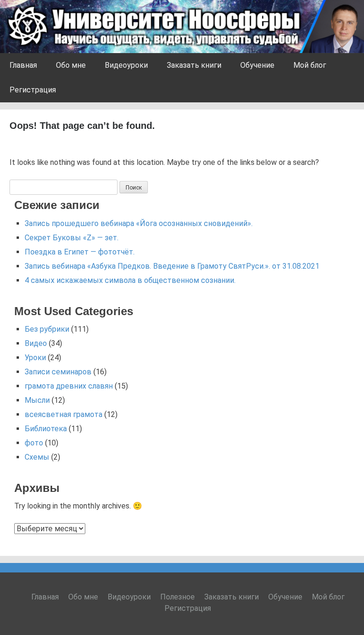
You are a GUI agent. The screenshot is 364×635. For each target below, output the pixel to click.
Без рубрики (47, 329)
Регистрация (32, 89)
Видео (36, 343)
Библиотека (46, 428)
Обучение (257, 65)
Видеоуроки (126, 65)
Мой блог (309, 65)
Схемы (37, 457)
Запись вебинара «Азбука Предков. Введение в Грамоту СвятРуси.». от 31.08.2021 (172, 266)
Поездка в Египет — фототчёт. (80, 251)
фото (34, 442)
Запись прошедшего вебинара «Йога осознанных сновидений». (139, 223)
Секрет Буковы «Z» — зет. (71, 237)
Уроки (35, 357)
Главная (23, 65)
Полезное (177, 596)
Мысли (37, 400)
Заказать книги (194, 65)
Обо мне (71, 65)
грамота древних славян (69, 385)
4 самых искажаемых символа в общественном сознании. (130, 280)
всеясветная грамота (63, 414)
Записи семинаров (58, 371)
